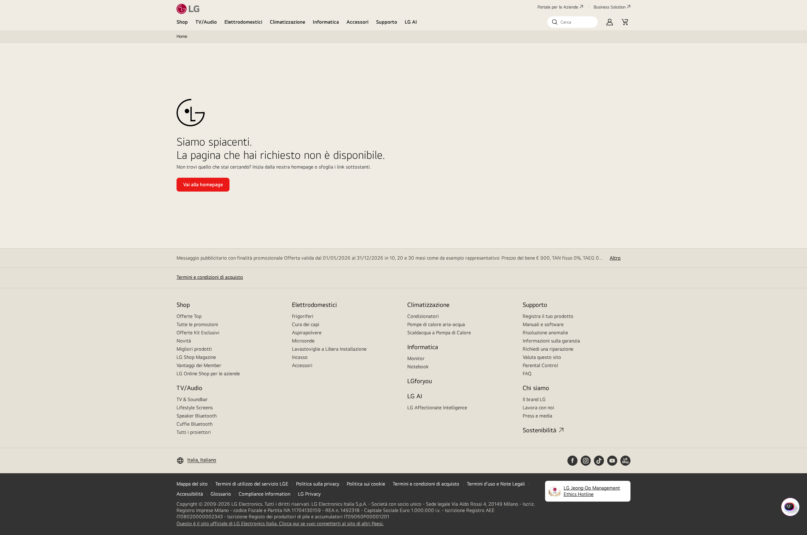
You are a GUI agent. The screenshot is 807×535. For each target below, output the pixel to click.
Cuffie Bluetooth (194, 424)
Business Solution (609, 6)
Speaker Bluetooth (197, 416)
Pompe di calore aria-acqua (436, 324)
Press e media (537, 416)
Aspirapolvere (307, 333)
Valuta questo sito (542, 357)
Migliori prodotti (194, 349)
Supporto (386, 22)
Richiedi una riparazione (548, 349)
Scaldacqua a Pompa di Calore (439, 333)
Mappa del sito (192, 484)
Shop (182, 22)
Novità (184, 341)
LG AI (411, 22)
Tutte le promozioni (197, 324)
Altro (615, 258)
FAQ (527, 374)
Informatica (326, 22)
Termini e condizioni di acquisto (210, 277)
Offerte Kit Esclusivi (198, 333)
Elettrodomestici (243, 22)
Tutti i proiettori (194, 432)
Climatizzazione (287, 22)
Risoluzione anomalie (545, 333)
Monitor (416, 358)
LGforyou (419, 380)
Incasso (300, 357)
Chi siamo (536, 387)
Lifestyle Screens (195, 408)
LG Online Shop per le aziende (208, 374)
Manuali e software (543, 324)
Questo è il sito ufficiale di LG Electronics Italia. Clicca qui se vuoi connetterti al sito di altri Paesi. (280, 524)
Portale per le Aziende (557, 6)
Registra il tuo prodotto (548, 316)
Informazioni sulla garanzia (551, 341)
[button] (572, 22)
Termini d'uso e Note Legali (496, 484)
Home (182, 36)
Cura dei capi (305, 324)
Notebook (418, 367)
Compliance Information (264, 494)
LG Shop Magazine (196, 357)
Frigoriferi (302, 316)
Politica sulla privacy (317, 484)
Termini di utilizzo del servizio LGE (251, 484)
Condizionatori (423, 316)
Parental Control (540, 365)
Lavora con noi (538, 408)
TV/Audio (206, 22)
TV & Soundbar (192, 399)
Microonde (303, 341)
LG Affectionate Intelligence (437, 408)
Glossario (221, 494)
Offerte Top (189, 316)
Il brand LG (534, 399)
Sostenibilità (539, 430)
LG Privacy (309, 494)
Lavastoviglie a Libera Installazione (329, 349)
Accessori (357, 22)
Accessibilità (190, 494)
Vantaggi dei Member (199, 365)
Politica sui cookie (366, 484)
